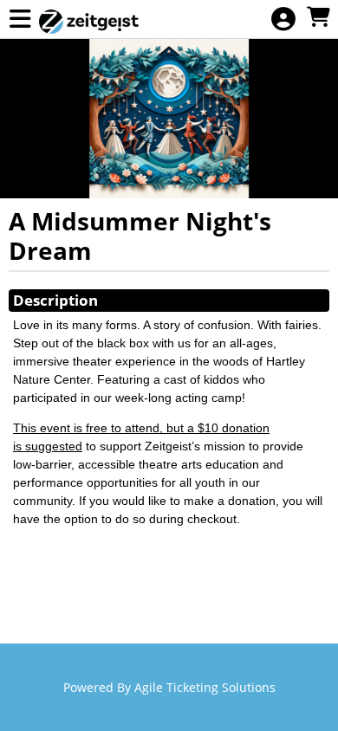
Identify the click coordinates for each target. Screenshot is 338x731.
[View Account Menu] (283, 19)
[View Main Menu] (20, 19)
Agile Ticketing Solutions (205, 687)
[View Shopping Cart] (318, 17)
